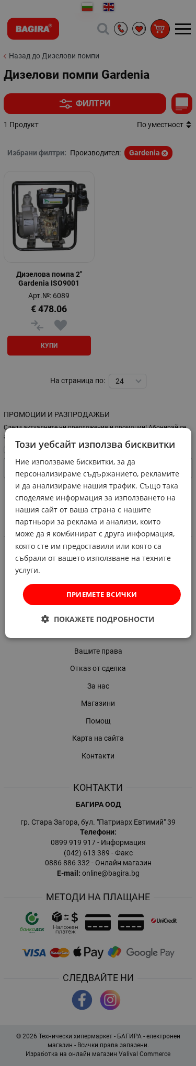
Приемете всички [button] (101, 594)
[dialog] (98, 533)
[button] (98, 619)
